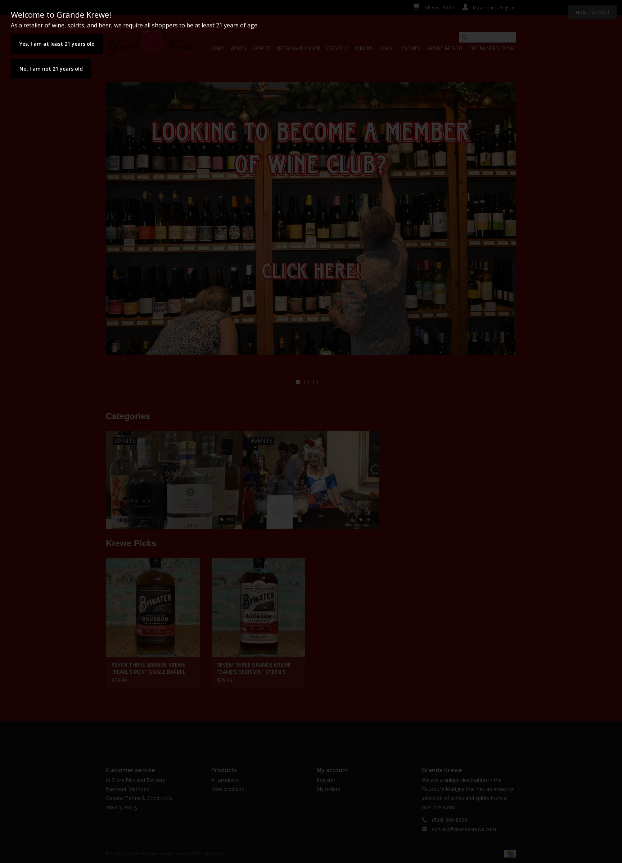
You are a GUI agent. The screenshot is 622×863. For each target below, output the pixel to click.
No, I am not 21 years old (51, 68)
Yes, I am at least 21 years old (57, 43)
